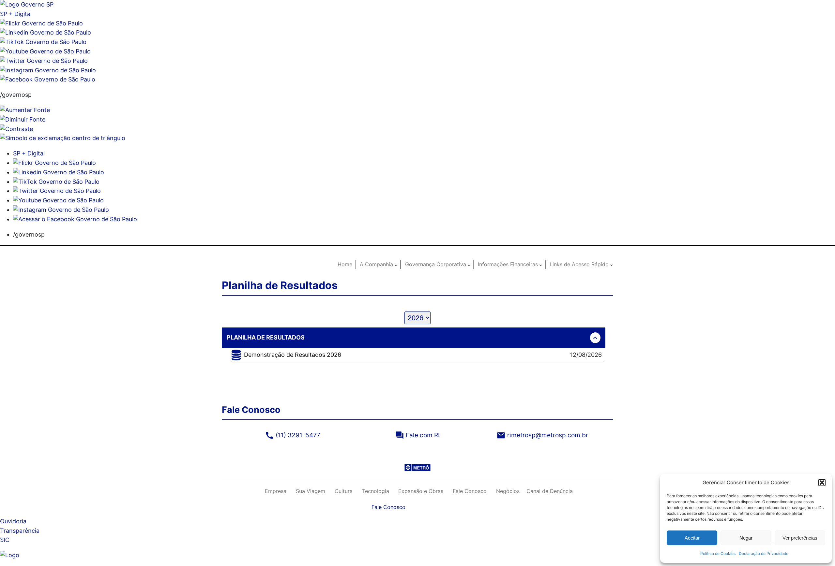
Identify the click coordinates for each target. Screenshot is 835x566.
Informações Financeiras (508, 264)
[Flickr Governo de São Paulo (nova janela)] (41, 23)
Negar (745, 538)
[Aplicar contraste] (16, 128)
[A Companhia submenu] (396, 264)
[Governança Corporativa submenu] (469, 264)
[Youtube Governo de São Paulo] (58, 200)
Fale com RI (417, 435)
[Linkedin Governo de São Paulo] (58, 172)
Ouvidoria (13, 521)
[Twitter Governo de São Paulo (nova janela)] (44, 60)
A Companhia (376, 264)
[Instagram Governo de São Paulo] (48, 70)
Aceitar (692, 538)
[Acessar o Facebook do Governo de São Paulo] (75, 219)
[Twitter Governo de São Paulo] (57, 190)
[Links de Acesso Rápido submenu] (611, 264)
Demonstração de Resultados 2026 (292, 354)
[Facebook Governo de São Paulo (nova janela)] (47, 79)
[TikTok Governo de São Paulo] (56, 181)
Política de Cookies (718, 553)
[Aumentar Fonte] (25, 110)
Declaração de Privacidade (763, 553)
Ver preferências (799, 538)
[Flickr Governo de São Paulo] (54, 162)
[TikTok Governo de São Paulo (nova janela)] (43, 41)
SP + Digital (16, 13)
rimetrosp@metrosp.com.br (542, 435)
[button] (822, 482)
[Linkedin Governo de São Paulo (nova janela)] (45, 32)
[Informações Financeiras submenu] (540, 264)
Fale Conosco (388, 507)
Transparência (19, 530)
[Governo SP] (26, 4)
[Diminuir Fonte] (22, 119)
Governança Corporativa (435, 264)
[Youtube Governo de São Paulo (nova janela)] (45, 51)
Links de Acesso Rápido (579, 264)
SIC (4, 539)
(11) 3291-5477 (292, 435)
